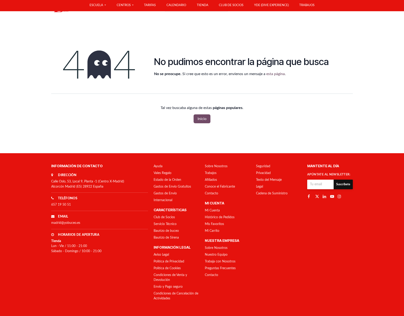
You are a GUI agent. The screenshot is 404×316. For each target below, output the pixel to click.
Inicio (202, 119)
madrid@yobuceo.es (65, 223)
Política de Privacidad (169, 261)
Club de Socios (164, 217)
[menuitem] (97, 5)
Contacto (211, 193)
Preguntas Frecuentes (220, 268)
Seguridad (263, 166)
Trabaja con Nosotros (220, 261)
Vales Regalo (162, 173)
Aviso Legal (161, 254)
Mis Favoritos (214, 224)
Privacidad (263, 173)
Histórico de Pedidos (219, 217)
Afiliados (211, 180)
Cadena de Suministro (272, 193)
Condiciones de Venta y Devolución (170, 277)
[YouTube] (332, 196)
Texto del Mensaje (269, 180)
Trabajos (210, 173)
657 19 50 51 (61, 204)
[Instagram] (340, 196)
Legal (259, 186)
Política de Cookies (167, 268)
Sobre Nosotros (216, 166)
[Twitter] (317, 196)
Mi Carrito (212, 230)
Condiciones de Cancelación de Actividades (176, 296)
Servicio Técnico (165, 224)
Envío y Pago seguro (168, 286)
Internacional (163, 200)
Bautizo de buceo (166, 230)
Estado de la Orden (167, 180)
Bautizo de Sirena (166, 237)
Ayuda (158, 166)
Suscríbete (343, 184)
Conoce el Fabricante (220, 186)
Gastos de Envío (165, 193)
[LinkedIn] (325, 196)
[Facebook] (310, 196)
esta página (275, 74)
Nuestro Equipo (216, 254)
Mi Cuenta (212, 210)
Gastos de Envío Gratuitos (172, 186)
